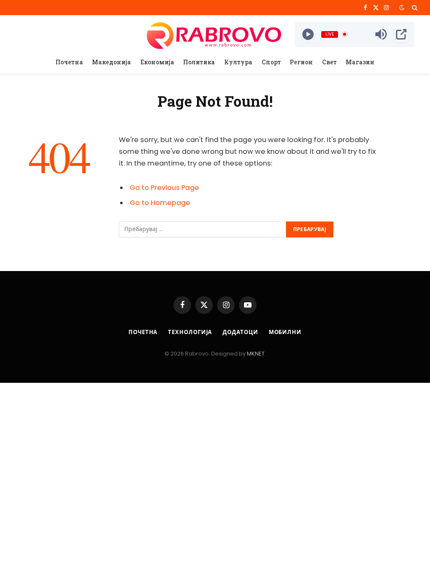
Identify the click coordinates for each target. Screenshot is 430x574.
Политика (199, 62)
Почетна (69, 62)
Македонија (111, 62)
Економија (157, 62)
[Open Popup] (401, 34)
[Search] (413, 7)
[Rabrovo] (214, 34)
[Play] (308, 34)
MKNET (256, 354)
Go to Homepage (160, 203)
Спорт (271, 62)
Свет (329, 62)
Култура (238, 62)
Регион (301, 62)
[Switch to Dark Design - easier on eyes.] (401, 8)
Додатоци (240, 332)
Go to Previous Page (164, 187)
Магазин (360, 62)
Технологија (190, 332)
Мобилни (285, 332)
